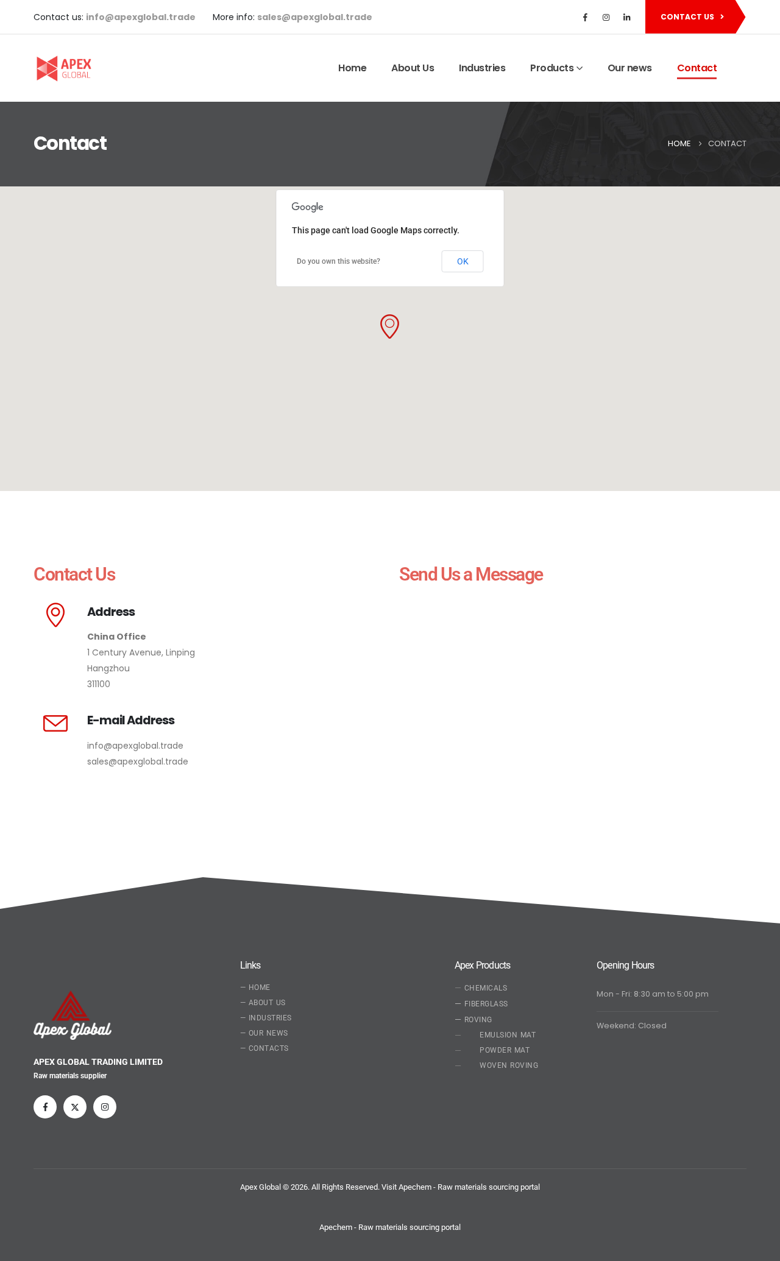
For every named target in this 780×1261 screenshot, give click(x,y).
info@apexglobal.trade (135, 746)
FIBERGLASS (481, 1003)
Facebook (45, 1106)
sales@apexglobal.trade (137, 761)
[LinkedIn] (626, 17)
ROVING (473, 1019)
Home (352, 68)
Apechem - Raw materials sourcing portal (390, 1227)
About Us (412, 68)
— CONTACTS (264, 1048)
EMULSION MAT (508, 1035)
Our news (630, 68)
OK (463, 261)
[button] (389, 326)
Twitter (75, 1106)
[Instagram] (605, 17)
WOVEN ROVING (509, 1065)
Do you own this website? (338, 261)
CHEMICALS (486, 988)
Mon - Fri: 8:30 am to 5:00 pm (653, 994)
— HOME (255, 987)
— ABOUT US (263, 1002)
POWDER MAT (505, 1050)
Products (551, 68)
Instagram (104, 1106)
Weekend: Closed (632, 1025)
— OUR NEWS (264, 1033)
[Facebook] (585, 17)
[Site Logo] (62, 68)
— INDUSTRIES (266, 1018)
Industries (482, 68)
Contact (697, 68)
